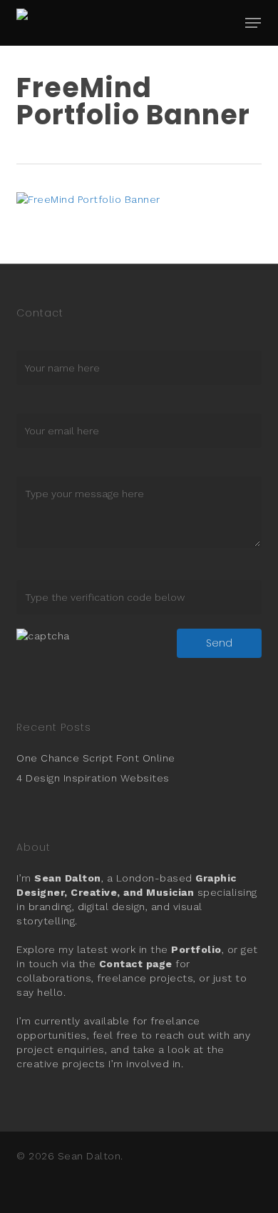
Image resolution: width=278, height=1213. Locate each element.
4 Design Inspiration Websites (93, 778)
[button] (253, 23)
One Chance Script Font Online (95, 758)
